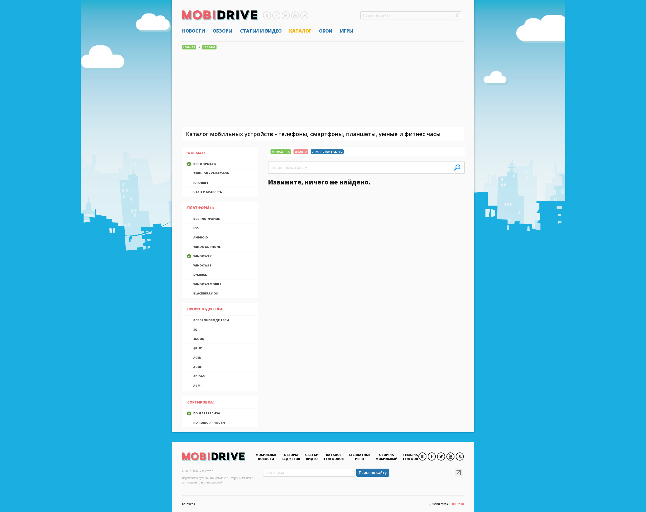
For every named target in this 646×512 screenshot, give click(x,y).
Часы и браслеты (208, 192)
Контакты (188, 504)
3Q (195, 329)
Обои (326, 31)
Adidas (199, 376)
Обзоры (222, 31)
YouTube (295, 15)
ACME (197, 367)
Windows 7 (202, 256)
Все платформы (207, 219)
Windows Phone (207, 247)
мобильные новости (266, 457)
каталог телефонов (334, 457)
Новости (193, 31)
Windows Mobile (207, 284)
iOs (196, 228)
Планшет (200, 182)
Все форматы (204, 164)
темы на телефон (410, 457)
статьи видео (311, 457)
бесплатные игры (359, 457)
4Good (198, 339)
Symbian (200, 275)
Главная (189, 47)
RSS (304, 15)
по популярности (209, 422)
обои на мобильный (386, 457)
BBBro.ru (458, 504)
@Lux (197, 348)
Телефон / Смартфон (211, 173)
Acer (197, 357)
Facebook (276, 15)
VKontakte (267, 15)
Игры (346, 31)
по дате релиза (206, 413)
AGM (196, 385)
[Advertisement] (323, 89)
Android (200, 237)
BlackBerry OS (205, 293)
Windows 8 (202, 265)
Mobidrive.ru (220, 15)
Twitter (286, 15)
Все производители (211, 320)
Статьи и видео (261, 31)
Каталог (300, 31)
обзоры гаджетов (291, 457)
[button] (457, 15)
